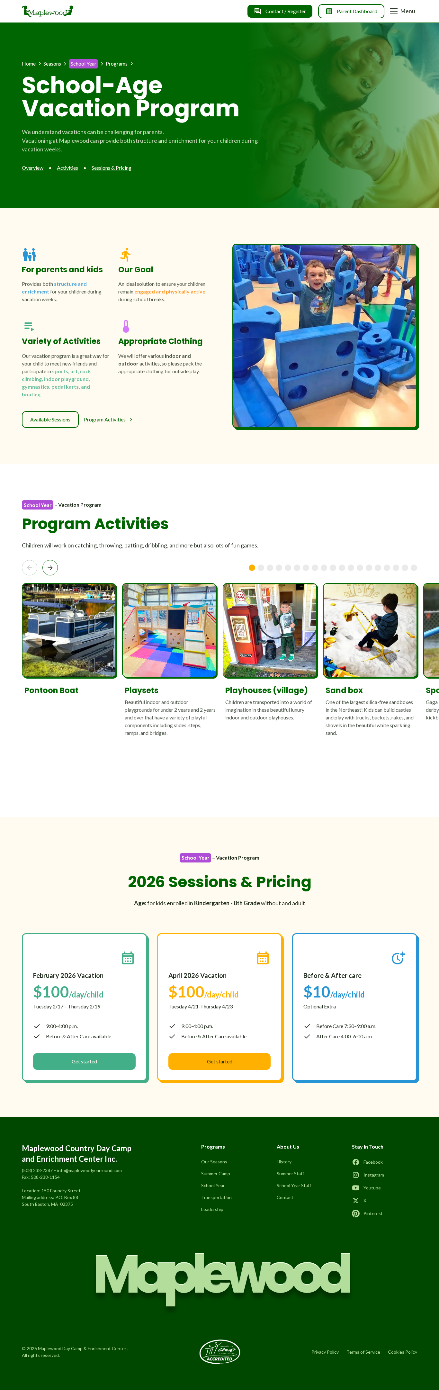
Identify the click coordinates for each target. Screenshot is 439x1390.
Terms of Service (363, 1352)
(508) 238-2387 (37, 1170)
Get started (84, 1061)
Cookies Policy (402, 1352)
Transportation (216, 1197)
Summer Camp (215, 1173)
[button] (403, 11)
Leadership (212, 1209)
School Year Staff (294, 1185)
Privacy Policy (325, 1352)
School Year (213, 1185)
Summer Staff (290, 1173)
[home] (47, 11)
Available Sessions (50, 419)
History (284, 1161)
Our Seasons (214, 1161)
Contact (285, 1197)
